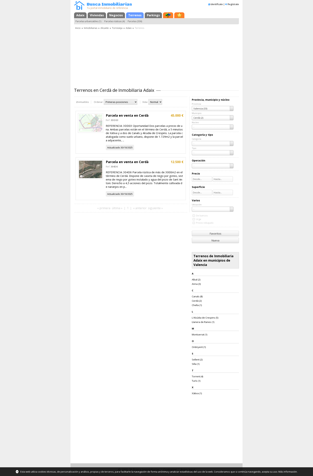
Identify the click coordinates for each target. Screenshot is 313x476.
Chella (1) (197, 305)
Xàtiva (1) (197, 393)
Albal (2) (196, 279)
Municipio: (197, 113)
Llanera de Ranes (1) (203, 322)
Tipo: (194, 148)
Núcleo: (195, 122)
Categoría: (197, 139)
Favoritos (215, 233)
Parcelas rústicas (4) (114, 21)
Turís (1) (196, 380)
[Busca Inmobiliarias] (79, 9)
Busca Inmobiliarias (109, 4)
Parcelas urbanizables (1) (88, 21)
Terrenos (134, 15)
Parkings (153, 15)
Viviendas (97, 15)
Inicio (78, 28)
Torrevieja (117, 28)
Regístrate (233, 4)
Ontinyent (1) (199, 347)
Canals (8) (197, 296)
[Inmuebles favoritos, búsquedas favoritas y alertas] (179, 15)
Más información (287, 471)
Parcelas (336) (135, 21)
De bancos (202, 215)
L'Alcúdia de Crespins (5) (205, 317)
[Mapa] (168, 15)
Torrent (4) (197, 376)
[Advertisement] (156, 57)
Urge (198, 219)
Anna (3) (196, 284)
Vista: (145, 102)
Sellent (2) (197, 359)
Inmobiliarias (90, 28)
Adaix (80, 15)
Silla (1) (195, 364)
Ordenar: (98, 102)
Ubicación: (197, 204)
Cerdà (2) (197, 300)
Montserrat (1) (199, 334)
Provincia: (196, 103)
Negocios (116, 15)
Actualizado (113, 147)
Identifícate (216, 4)
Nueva (215, 240)
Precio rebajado (205, 222)
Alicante (105, 28)
